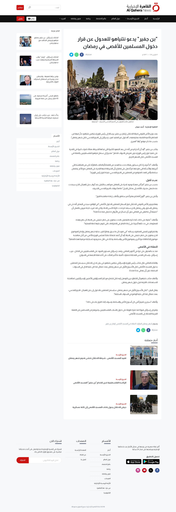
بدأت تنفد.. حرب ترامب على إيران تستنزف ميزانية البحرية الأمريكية (46, 116)
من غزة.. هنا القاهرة (52, 181)
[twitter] (71, 55)
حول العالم (115, 18)
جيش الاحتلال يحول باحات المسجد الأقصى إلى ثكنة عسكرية (99, 407)
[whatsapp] (76, 55)
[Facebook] (157, 470)
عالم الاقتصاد (101, 18)
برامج (33, 19)
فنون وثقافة (76, 18)
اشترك (22, 460)
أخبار (146, 18)
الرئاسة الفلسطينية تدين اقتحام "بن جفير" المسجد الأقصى (99, 383)
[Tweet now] (151, 470)
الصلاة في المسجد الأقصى (126, 324)
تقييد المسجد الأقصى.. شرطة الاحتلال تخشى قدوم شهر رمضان (97, 358)
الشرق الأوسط (133, 18)
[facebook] (82, 55)
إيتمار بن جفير (110, 324)
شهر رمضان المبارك (144, 324)
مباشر (20, 7)
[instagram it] (138, 470)
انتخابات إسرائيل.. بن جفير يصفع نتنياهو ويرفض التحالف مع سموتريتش (46, 40)
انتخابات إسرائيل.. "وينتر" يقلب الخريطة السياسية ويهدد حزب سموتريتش (47, 59)
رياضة (88, 18)
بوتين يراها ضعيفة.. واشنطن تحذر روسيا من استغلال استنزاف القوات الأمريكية (46, 79)
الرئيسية (156, 18)
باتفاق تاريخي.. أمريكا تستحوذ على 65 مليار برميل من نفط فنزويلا (45, 97)
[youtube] (144, 470)
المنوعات (56, 171)
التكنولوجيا (56, 186)
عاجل (20, 19)
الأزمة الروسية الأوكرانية (51, 176)
